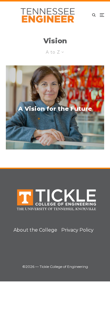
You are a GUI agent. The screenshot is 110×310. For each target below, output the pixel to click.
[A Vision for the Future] (55, 107)
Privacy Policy (77, 230)
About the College (35, 230)
